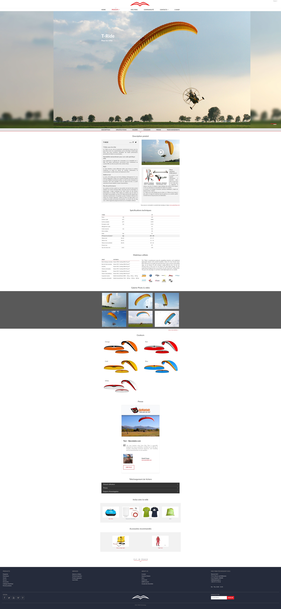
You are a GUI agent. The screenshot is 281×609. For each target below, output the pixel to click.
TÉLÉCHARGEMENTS (173, 129)
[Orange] (120, 347)
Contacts (144, 574)
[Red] (161, 347)
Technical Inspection (77, 576)
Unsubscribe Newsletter (147, 583)
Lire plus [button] (129, 467)
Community (144, 580)
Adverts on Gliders (76, 574)
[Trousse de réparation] (130, 512)
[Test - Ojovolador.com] (140, 425)
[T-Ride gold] (114, 300)
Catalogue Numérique (8, 583)
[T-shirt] (150, 512)
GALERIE (135, 129)
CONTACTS (163, 9)
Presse (158, 129)
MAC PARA (134, 9)
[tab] (140, 330)
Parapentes (5, 574)
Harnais (4, 578)
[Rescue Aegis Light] (120, 541)
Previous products (7, 585)
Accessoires (6, 581)
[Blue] (161, 367)
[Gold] (120, 367)
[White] (120, 386)
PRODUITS (115, 9)
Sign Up (230, 597)
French (275, 1)
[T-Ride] (161, 152)
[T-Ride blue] (140, 318)
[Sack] (170, 512)
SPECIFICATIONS (121, 129)
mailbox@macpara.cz (216, 580)
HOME (103, 9)
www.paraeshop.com (174, 205)
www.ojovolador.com (146, 460)
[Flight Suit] (160, 541)
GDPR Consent (145, 581)
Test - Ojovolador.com (132, 441)
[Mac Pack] (111, 512)
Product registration (77, 578)
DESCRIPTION (105, 129)
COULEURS (147, 129)
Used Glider (75, 580)
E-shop (177, 9)
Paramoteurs (6, 576)
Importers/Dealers (146, 576)
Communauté (149, 9)
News (143, 578)
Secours (5, 580)
